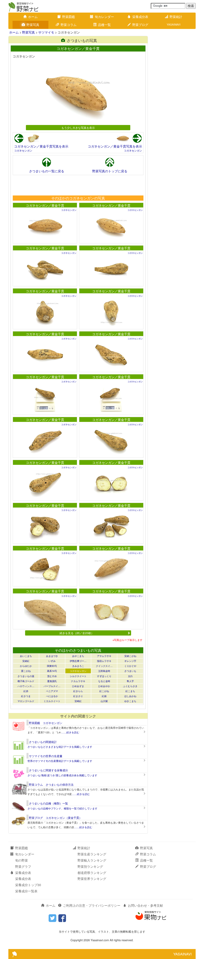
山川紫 (104, 701)
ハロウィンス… (26, 686)
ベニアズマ (52, 691)
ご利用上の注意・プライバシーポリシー (91, 905)
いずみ (52, 660)
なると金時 (104, 681)
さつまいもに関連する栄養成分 (48, 770)
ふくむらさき (130, 686)
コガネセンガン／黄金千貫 (45, 205)
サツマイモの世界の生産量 (45, 756)
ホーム (33, 16)
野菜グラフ (23, 866)
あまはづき (52, 656)
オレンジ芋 (130, 660)
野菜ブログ (140, 24)
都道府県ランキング (91, 872)
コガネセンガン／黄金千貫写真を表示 (41, 146)
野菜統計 (176, 16)
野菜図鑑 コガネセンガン (45, 723)
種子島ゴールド (26, 681)
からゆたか (26, 665)
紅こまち (130, 691)
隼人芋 (130, 681)
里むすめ (52, 676)
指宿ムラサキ (104, 660)
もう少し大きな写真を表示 (78, 127)
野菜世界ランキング (91, 878)
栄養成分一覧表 (26, 891)
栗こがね (26, 670)
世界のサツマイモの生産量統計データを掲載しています (59, 761)
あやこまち (78, 656)
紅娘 (104, 696)
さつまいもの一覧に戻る (46, 171)
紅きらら (78, 691)
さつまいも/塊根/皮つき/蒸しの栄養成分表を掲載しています (62, 775)
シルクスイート (78, 676)
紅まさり (78, 696)
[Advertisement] (78, 185)
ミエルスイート (52, 701)
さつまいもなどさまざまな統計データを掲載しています (59, 747)
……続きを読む (70, 732)
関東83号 (52, 665)
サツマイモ (46, 32)
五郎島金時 (104, 670)
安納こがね (130, 656)
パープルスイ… (52, 686)
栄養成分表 (140, 16)
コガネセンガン (23, 150)
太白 (130, 676)
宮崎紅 (78, 701)
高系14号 (52, 670)
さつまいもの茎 (26, 676)
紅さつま (26, 696)
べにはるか (52, 696)
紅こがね (104, 691)
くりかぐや (130, 665)
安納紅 (25, 660)
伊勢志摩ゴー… (78, 660)
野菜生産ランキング (91, 854)
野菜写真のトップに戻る (109, 171)
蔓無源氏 (52, 681)
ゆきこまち (130, 701)
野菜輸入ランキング (91, 860)
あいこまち (26, 656)
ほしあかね (130, 696)
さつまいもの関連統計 (43, 742)
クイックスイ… (104, 665)
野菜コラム (68, 24)
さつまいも (130, 670)
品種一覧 (104, 24)
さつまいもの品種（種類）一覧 (48, 803)
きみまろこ (78, 665)
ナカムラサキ (78, 681)
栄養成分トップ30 (28, 885)
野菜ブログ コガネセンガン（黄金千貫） (55, 818)
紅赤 (26, 691)
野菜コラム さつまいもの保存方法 (51, 784)
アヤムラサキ (104, 656)
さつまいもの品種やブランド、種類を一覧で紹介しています (62, 808)
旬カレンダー (104, 16)
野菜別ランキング (90, 866)
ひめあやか (104, 686)
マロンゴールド (26, 701)
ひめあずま (78, 686)
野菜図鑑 (68, 16)
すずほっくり (104, 676)
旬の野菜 (21, 860)
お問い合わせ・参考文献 (145, 905)
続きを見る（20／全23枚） (77, 633)
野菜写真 (32, 24)
